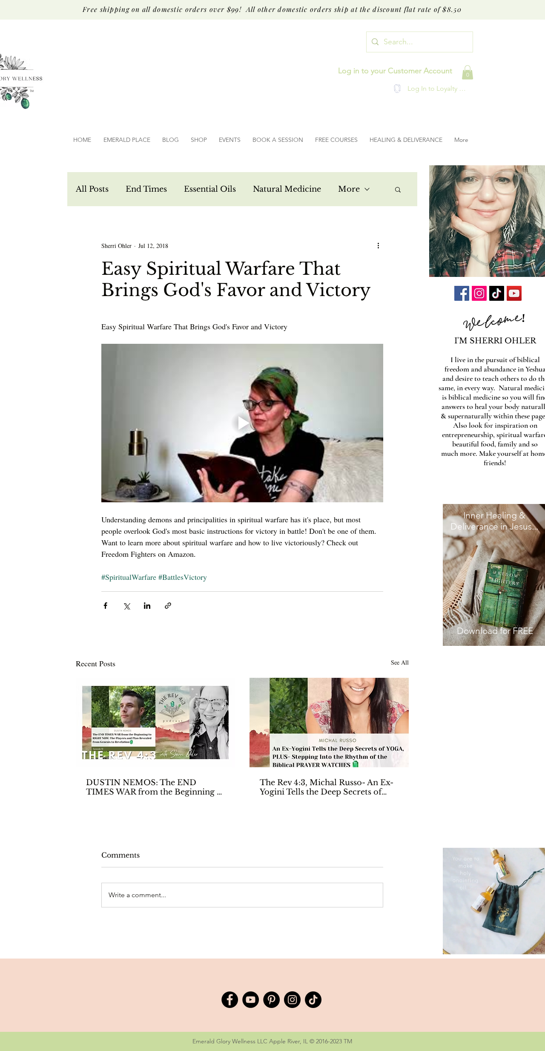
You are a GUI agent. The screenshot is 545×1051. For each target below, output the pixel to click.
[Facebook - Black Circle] (229, 999)
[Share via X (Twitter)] (126, 606)
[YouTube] (514, 293)
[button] (467, 72)
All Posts (92, 189)
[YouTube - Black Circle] (250, 999)
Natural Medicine (287, 189)
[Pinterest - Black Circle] (271, 999)
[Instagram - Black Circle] (292, 999)
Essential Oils (210, 189)
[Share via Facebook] (105, 606)
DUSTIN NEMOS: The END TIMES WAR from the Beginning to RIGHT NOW (155, 787)
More (349, 189)
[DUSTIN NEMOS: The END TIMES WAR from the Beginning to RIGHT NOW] (155, 722)
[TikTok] (496, 293)
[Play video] (242, 423)
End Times (146, 189)
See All (400, 662)
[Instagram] (479, 293)
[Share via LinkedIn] (147, 606)
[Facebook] (461, 293)
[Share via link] (168, 606)
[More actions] (378, 245)
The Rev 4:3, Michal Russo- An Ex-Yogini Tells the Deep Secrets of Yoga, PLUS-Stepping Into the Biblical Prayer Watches (326, 787)
